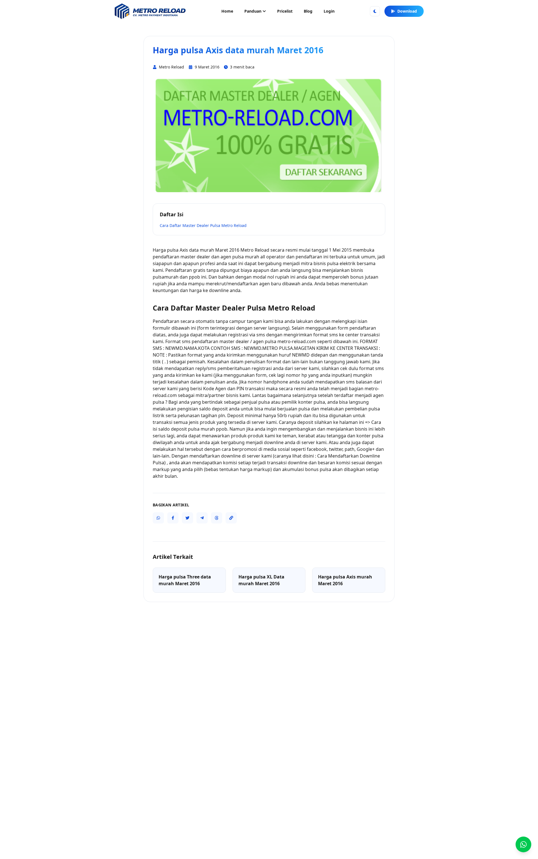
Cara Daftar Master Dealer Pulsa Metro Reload (203, 225)
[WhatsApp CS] (523, 844)
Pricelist (285, 11)
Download (407, 11)
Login (329, 11)
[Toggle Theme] (375, 11)
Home (227, 11)
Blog (308, 11)
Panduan (252, 11)
